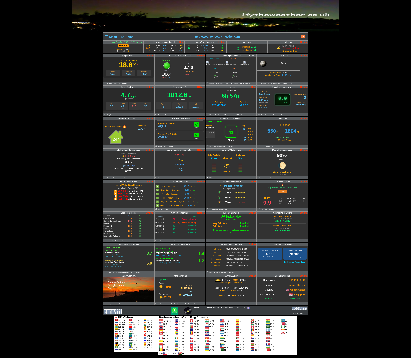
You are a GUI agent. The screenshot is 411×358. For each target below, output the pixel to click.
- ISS (237, 115)
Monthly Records (215, 272)
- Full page (219, 83)
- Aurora (220, 115)
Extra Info (110, 241)
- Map (174, 115)
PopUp (211, 83)
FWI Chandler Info (267, 209)
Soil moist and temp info (166, 241)
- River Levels (163, 209)
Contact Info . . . (299, 313)
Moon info (212, 115)
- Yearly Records (228, 272)
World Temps (162, 178)
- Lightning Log (286, 83)
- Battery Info (119, 241)
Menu (113, 36)
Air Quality (161, 146)
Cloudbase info (266, 146)
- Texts (225, 83)
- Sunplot (243, 115)
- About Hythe (118, 304)
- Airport (269, 83)
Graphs (109, 83)
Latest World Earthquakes (116, 272)
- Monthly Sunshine (177, 304)
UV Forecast (213, 178)
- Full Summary (244, 83)
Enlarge (109, 304)
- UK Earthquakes (133, 272)
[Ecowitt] (299, 308)
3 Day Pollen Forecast (217, 209)
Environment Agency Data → (295, 262)
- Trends (123, 83)
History (263, 83)
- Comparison (233, 83)
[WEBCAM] (128, 278)
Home (129, 36)
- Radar (282, 115)
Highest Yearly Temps (114, 178)
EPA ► (231, 140)
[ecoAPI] (113, 310)
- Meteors (226, 115)
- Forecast (116, 83)
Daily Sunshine (163, 304)
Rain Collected (265, 115)
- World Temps (128, 178)
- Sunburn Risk (224, 178)
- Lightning (276, 83)
